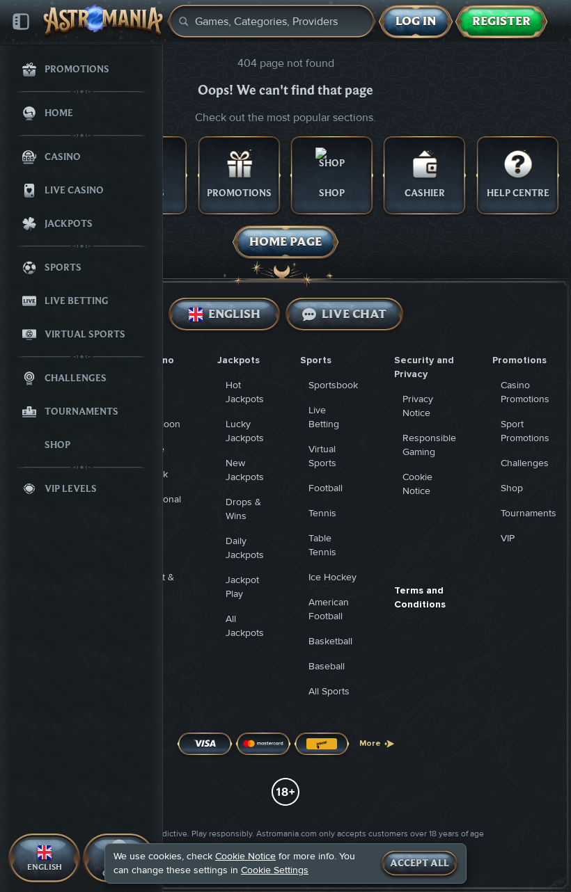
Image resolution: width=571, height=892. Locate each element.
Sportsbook (333, 385)
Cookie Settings (274, 870)
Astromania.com (286, 834)
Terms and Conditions (420, 597)
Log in (416, 21)
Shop (512, 488)
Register (501, 21)
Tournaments (528, 513)
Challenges (525, 463)
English (234, 314)
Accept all (419, 863)
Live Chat (354, 314)
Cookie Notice (245, 856)
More (370, 743)
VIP (508, 538)
